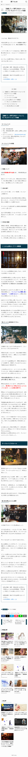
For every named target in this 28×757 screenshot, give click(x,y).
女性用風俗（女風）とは (10, 79)
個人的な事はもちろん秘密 (13, 105)
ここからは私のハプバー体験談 (12, 99)
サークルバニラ (10, 95)
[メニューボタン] (1, 1)
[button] (3, 616)
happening (5, 609)
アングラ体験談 (13, 609)
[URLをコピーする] (25, 616)
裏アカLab (14, 1)
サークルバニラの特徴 (12, 97)
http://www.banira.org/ (20, 134)
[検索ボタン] (26, 1)
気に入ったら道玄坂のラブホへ (14, 101)
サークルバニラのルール (10, 104)
